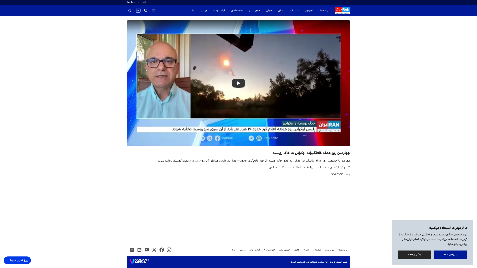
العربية (142, 3)
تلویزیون (309, 11)
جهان (269, 11)
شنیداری (294, 11)
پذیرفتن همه (450, 255)
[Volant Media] (139, 262)
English (131, 3)
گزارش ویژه (219, 11)
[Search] (146, 10)
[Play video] (138, 10)
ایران (280, 11)
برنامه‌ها (324, 11)
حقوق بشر (254, 11)
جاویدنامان (237, 11)
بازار (193, 11)
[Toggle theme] (130, 11)
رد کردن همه (414, 255)
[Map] (153, 10)
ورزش (204, 11)
